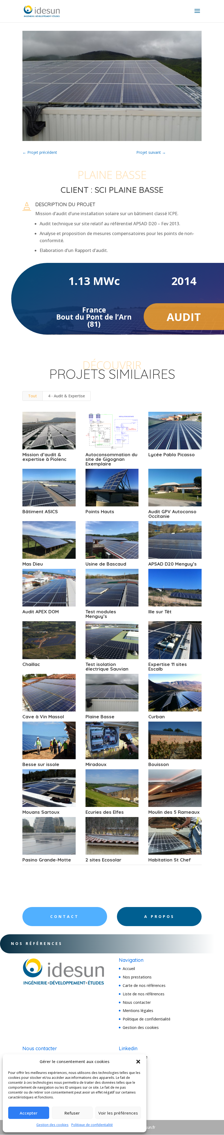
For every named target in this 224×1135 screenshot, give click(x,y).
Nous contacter (137, 1002)
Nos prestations (137, 977)
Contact (64, 916)
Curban (156, 716)
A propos (159, 916)
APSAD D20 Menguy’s (172, 564)
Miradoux (96, 764)
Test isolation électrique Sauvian (107, 666)
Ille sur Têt (160, 611)
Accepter (28, 1113)
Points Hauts (100, 511)
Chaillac (31, 664)
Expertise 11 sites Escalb (167, 666)
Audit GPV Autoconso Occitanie (172, 514)
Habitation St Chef (169, 860)
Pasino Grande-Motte (46, 860)
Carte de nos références (144, 985)
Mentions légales (138, 1010)
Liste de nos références (143, 993)
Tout (32, 395)
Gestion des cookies (52, 1124)
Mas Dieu (32, 564)
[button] (138, 1061)
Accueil (129, 968)
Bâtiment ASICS (40, 511)
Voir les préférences (118, 1113)
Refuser (72, 1113)
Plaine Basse (100, 716)
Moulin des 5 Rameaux (174, 812)
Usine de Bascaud (106, 564)
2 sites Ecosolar (103, 860)
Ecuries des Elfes (105, 812)
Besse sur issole (40, 764)
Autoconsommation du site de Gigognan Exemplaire (111, 459)
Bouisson (158, 764)
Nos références (37, 943)
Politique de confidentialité (92, 1124)
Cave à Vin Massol (43, 716)
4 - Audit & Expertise (66, 395)
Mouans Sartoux (41, 812)
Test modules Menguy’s (101, 614)
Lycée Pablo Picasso (171, 454)
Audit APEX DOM (40, 611)
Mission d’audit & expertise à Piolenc (44, 457)
